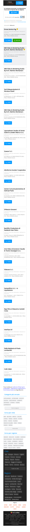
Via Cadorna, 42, (8, 156)
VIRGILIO (9, 514)
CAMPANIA (22, 437)
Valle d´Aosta (9, 494)
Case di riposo (12, 400)
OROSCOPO (6, 507)
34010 (21, 274)
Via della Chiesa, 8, (8, 235)
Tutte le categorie (15, 408)
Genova (15, 418)
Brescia (14, 416)
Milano (20, 418)
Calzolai (6, 400)
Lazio (19, 481)
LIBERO (6, 514)
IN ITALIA (18, 507)
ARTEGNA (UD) (20, 96)
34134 (18, 214)
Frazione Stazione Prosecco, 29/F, (12, 274)
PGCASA (7, 515)
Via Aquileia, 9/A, (8, 196)
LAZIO (5, 441)
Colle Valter (8, 369)
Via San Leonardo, (8, 117)
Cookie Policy (22, 518)
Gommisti (19, 400)
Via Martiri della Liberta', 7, (10, 214)
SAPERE (24, 505)
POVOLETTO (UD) (19, 156)
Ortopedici (6, 402)
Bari (5, 416)
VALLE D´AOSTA (12, 447)
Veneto (16, 494)
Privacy (17, 518)
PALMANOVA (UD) (8, 257)
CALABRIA (17, 437)
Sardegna (8, 489)
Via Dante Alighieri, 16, (9, 175)
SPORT (10, 505)
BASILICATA (11, 437)
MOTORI (15, 505)
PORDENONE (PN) (20, 117)
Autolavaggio (7, 398)
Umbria (19, 492)
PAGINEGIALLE (14, 514)
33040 (13, 156)
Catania (6, 418)
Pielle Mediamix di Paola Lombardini (12, 349)
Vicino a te (12, 25)
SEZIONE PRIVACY (15, 499)
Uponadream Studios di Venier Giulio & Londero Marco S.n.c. (14, 131)
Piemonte (13, 486)
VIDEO (19, 505)
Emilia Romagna (17, 479)
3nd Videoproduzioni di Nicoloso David (12, 90)
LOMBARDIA (15, 441)
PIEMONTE (10, 443)
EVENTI (15, 509)
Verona (10, 425)
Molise (7, 486)
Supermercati (7, 404)
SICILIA (5, 445)
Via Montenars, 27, (8, 96)
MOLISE (5, 443)
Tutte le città (15, 428)
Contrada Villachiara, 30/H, (10, 256)
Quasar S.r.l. (8, 151)
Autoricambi (15, 398)
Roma (15, 423)
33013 (11, 137)
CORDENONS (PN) (20, 196)
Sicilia (13, 489)
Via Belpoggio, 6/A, (8, 334)
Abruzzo (7, 476)
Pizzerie (18, 402)
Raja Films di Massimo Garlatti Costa (14, 310)
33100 (16, 175)
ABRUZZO (6, 437)
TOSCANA (10, 445)
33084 (14, 196)
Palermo (15, 421)
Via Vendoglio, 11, (8, 316)
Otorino (12, 402)
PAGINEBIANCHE (13, 515)
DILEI (23, 515)
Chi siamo (7, 518)
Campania (8, 479)
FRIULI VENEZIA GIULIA (12, 36)
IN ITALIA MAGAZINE (17, 497)
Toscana (18, 489)
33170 (16, 55)
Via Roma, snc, (7, 34)
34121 (15, 295)
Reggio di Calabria (8, 423)
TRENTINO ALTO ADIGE (18, 445)
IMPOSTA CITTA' (8, 499)
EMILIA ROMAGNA (8, 439)
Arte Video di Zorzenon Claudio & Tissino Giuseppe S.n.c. (14, 250)
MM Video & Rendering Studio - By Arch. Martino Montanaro (14, 70)
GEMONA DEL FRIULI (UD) (19, 137)
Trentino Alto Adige (10, 492)
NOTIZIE (5, 505)
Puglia (18, 486)
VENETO (18, 447)
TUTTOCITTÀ (19, 515)
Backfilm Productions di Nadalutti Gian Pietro (12, 229)
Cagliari (19, 416)
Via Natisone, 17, (8, 374)
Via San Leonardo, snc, (9, 55)
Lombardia (13, 484)
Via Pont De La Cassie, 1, (10, 75)
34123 (14, 334)
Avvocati (21, 398)
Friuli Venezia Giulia (10, 481)
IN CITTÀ (12, 507)
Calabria (19, 476)
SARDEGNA (20, 443)
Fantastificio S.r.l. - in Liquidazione (11, 289)
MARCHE (20, 441)
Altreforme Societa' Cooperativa (15, 170)
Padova (10, 421)
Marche (19, 484)
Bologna (9, 416)
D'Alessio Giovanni (10, 209)
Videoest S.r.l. (8, 270)
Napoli (5, 421)
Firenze (10, 418)
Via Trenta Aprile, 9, (9, 355)
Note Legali (12, 518)
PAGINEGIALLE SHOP (22, 514)
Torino (19, 423)
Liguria (7, 484)
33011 (14, 96)
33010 (12, 34)
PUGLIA (15, 443)
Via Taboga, (7, 137)
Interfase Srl (8, 330)
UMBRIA (5, 447)
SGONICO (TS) (7, 276)
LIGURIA (9, 441)
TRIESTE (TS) (20, 295)
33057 (18, 256)
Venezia (5, 425)
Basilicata (13, 476)
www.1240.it (17, 17)
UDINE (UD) (21, 175)
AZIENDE (24, 507)
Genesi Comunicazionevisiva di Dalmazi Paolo (14, 190)
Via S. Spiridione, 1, (9, 295)
